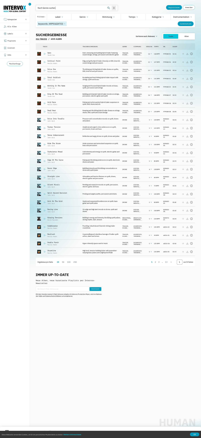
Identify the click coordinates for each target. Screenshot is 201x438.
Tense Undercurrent (55, 135)
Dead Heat (51, 110)
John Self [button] (51, 121)
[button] (59, 17)
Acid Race (51, 102)
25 (58, 262)
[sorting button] (147, 36)
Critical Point (53, 61)
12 (149, 62)
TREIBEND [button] (137, 55)
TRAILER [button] (125, 53)
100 (69, 262)
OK (194, 434)
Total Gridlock (53, 77)
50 (63, 262)
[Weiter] (171, 262)
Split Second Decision (57, 193)
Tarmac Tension (53, 127)
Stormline (51, 251)
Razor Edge (52, 168)
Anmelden (189, 7)
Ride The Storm (53, 143)
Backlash (51, 234)
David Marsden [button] (52, 220)
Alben (186, 36)
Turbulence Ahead (54, 152)
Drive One (51, 69)
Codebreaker (52, 226)
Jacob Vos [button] (51, 55)
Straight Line (53, 176)
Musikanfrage (14, 64)
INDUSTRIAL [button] (126, 218)
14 (149, 54)
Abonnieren (95, 289)
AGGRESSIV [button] (137, 53)
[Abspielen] (45, 54)
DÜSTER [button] (136, 119)
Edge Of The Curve (55, 160)
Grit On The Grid (54, 201)
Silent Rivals (53, 185)
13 (149, 70)
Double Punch (53, 242)
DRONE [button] (124, 120)
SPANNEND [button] (137, 220)
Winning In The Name (56, 86)
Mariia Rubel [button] (52, 63)
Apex (49, 53)
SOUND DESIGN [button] (125, 55)
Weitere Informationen (72, 435)
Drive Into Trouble (55, 119)
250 (75, 262)
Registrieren (174, 7)
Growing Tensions (54, 218)
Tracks (170, 36)
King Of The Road (54, 94)
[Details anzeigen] (191, 54)
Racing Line (52, 209)
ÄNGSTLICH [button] (137, 218)
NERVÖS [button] (136, 121)
